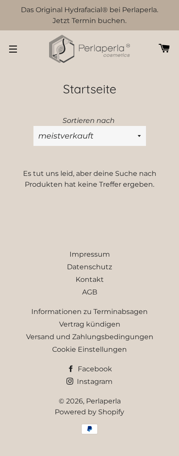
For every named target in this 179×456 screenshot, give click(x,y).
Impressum (90, 254)
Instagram (94, 381)
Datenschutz (89, 267)
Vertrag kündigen (89, 324)
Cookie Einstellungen (89, 349)
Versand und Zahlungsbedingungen (89, 337)
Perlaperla (103, 401)
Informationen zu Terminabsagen (89, 311)
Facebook (94, 369)
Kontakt (90, 279)
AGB (89, 292)
